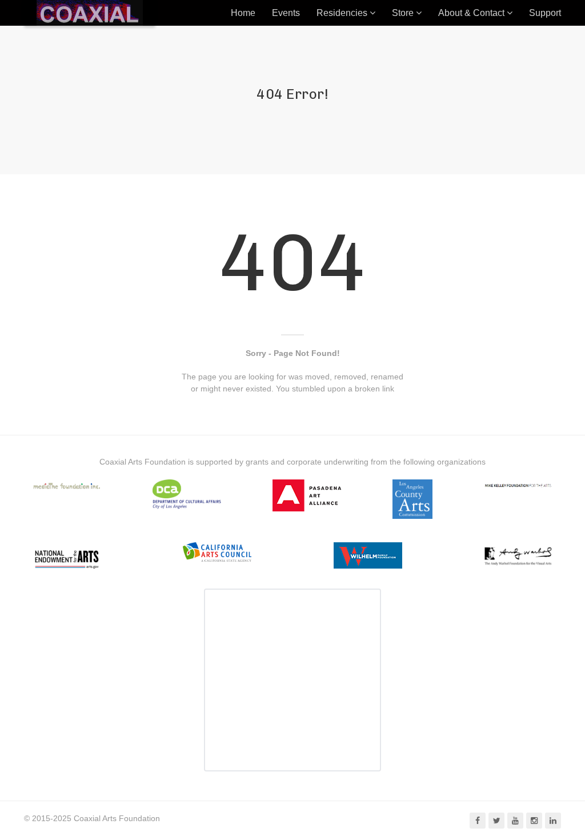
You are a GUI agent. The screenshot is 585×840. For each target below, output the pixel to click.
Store (403, 13)
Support (545, 13)
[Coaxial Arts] (90, 13)
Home (243, 13)
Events (286, 13)
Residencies (341, 13)
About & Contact (471, 13)
